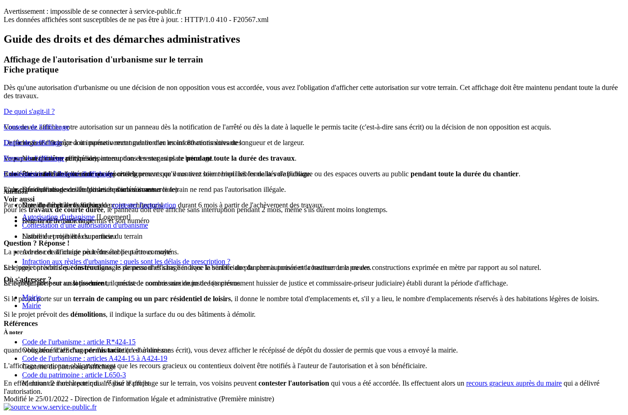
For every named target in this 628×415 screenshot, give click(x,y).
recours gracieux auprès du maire (514, 383)
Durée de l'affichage (33, 142)
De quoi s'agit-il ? (29, 111)
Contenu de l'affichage (36, 127)
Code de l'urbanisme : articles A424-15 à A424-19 (94, 358)
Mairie (31, 297)
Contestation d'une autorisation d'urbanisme (85, 225)
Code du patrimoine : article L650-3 (74, 375)
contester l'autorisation (144, 205)
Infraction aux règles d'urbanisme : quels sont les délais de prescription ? (126, 261)
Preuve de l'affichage (34, 158)
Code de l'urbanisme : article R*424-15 (79, 342)
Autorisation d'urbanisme (58, 217)
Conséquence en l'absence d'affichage (58, 174)
